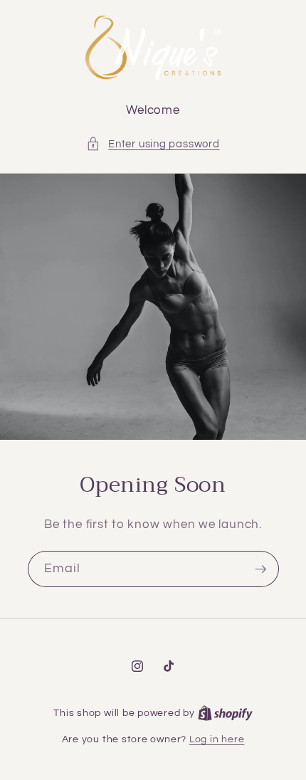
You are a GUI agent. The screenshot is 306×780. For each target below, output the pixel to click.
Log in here (216, 739)
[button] (152, 144)
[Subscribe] (260, 569)
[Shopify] (225, 712)
